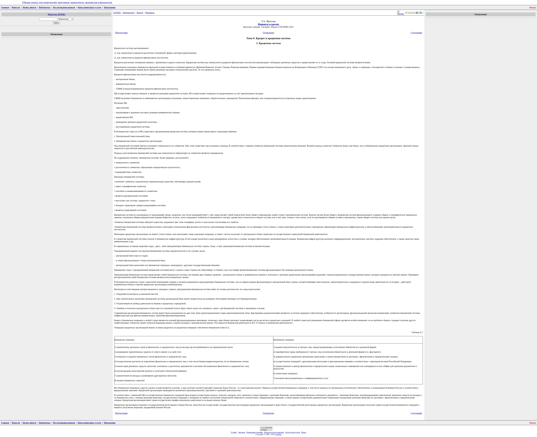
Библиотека (44, 7)
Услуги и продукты (292, 432)
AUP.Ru (117, 12)
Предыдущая (121, 32)
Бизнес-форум (29, 7)
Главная (5, 7)
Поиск (303, 432)
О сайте (234, 432)
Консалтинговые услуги (89, 7)
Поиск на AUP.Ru (56, 14)
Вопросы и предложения (274, 432)
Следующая (416, 32)
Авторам (241, 432)
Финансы (149, 12)
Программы (110, 7)
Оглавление (268, 32)
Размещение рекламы (254, 432)
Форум (532, 7)
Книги (140, 12)
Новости (16, 7)
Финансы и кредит (268, 24)
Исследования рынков (64, 7)
